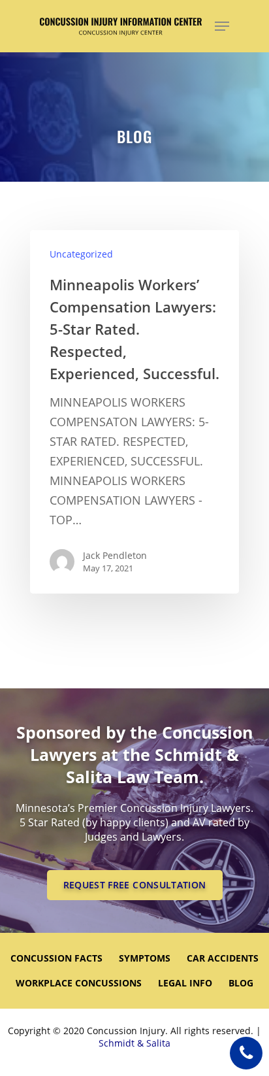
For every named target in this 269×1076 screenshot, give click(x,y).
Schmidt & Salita (134, 1043)
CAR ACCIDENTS (223, 958)
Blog (241, 983)
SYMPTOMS (144, 958)
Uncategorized (81, 254)
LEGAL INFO (185, 983)
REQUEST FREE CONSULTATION (134, 885)
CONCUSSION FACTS (56, 958)
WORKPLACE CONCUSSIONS (79, 983)
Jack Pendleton (115, 555)
